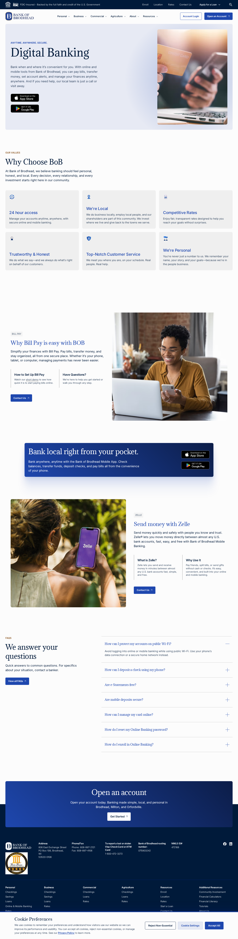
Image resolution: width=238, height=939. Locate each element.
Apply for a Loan (208, 4)
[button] (63, 16)
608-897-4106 (84, 850)
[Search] (231, 4)
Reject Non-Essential (160, 925)
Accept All (214, 925)
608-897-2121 (88, 847)
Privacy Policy (66, 932)
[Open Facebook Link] (225, 844)
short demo (32, 379)
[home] (20, 16)
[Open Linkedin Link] (231, 844)
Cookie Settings (190, 925)
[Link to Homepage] (19, 858)
